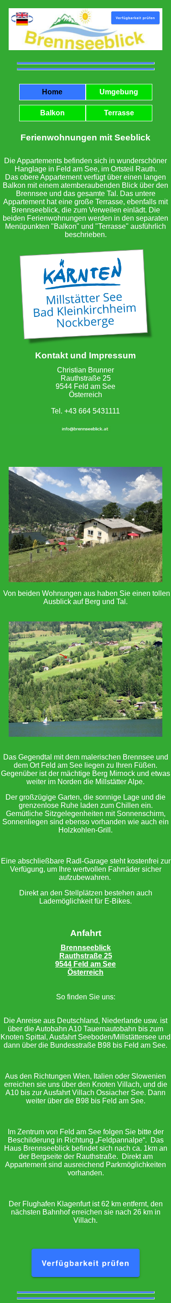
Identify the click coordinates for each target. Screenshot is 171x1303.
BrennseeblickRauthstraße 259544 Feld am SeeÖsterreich (85, 960)
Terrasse (119, 113)
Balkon (52, 113)
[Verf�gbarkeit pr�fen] (85, 1283)
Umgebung (118, 92)
